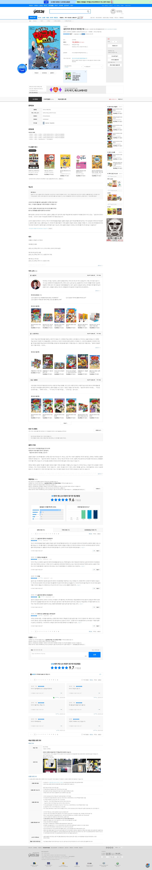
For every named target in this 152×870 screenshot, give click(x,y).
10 (54, 533)
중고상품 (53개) (67, 66)
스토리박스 (69, 31)
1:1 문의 (61, 782)
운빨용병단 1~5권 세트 (36, 371)
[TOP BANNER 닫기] (150, 2)
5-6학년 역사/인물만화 (59, 137)
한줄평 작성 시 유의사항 (100, 650)
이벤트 (47, 17)
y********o (57, 697)
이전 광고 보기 (121, 13)
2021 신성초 (110, 178)
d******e (95, 730)
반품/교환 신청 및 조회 (54, 782)
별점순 (99, 533)
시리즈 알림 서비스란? (116, 62)
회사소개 (30, 847)
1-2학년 (48, 21)
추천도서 (116, 17)
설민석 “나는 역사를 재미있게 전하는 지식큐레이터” (45, 297)
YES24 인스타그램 (112, 847)
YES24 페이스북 (108, 847)
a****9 (57, 730)
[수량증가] (118, 42)
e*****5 (95, 714)
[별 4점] (36, 649)
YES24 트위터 (110, 847)
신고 (51, 540)
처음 (32, 534)
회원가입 (106, 5)
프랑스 (75, 76)
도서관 (108, 206)
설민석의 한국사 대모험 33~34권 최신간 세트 (83, 416)
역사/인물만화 (50, 139)
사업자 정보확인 (71, 856)
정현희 (74, 31)
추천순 (94, 533)
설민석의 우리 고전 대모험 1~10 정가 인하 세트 (48, 326)
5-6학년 (40, 137)
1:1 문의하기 (104, 857)
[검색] (88, 11)
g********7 (42, 597)
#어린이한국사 (32, 150)
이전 (34, 534)
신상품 (43, 17)
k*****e (40, 559)
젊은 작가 (92, 17)
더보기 (120, 106)
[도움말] (69, 44)
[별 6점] (38, 649)
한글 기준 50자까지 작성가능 (38, 653)
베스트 (39, 17)
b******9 (109, 176)
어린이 (41, 21)
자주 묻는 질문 (112, 857)
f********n (110, 190)
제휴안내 (71, 847)
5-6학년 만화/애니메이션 (48, 137)
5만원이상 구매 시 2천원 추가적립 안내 (87, 46)
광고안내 (66, 847)
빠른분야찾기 (33, 17)
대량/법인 (121, 17)
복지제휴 (76, 847)
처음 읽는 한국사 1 (48, 170)
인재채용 (35, 847)
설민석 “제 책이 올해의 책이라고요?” (76, 297)
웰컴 (30, 21)
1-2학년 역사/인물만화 (59, 134)
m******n (40, 615)
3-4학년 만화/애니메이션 (48, 135)
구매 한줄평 (86, 680)
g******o (109, 204)
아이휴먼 (90, 31)
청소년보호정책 (54, 847)
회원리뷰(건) (77, 34)
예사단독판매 (99, 17)
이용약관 (39, 847)
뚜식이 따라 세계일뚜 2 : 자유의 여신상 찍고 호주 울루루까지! (71, 372)
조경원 (108, 193)
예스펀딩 (69, 17)
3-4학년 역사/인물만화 (59, 135)
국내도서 (35, 21)
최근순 (90, 533)
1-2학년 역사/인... (68, 21)
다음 (56, 534)
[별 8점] (39, 649)
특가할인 (111, 17)
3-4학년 (40, 135)
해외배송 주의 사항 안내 (115, 50)
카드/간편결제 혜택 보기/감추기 (87, 52)
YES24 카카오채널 (107, 847)
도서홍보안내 (61, 847)
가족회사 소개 (119, 848)
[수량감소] (111, 42)
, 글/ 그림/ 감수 (75, 31)
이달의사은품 (106, 17)
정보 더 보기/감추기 (73, 34)
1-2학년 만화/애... (57, 21)
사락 (66, 17)
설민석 (64, 31)
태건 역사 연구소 (81, 31)
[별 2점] (34, 649)
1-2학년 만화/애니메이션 (48, 134)
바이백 (51, 17)
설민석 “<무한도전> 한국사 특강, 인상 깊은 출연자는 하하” (47, 299)
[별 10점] (41, 649)
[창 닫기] (85, 71)
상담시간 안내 (119, 857)
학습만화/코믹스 (41, 139)
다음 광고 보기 (123, 13)
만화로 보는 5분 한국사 (33, 170)
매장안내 (56, 17)
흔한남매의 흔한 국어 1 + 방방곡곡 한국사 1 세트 (117, 164)
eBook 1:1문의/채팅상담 (116, 854)
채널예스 (62, 17)
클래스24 (74, 17)
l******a (40, 540)
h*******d (40, 578)
